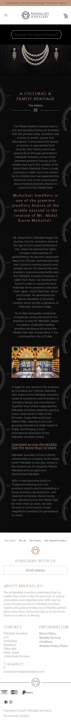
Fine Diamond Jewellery (55, 540)
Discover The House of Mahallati (36, 34)
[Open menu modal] (6, 15)
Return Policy (47, 633)
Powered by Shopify (16, 716)
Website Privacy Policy (53, 646)
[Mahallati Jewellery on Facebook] (6, 701)
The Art (22, 540)
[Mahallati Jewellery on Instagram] (10, 701)
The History (10, 540)
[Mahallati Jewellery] (35, 15)
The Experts (35, 540)
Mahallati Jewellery (39, 710)
